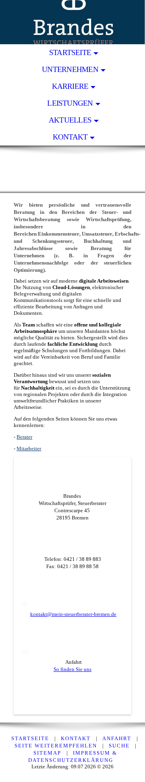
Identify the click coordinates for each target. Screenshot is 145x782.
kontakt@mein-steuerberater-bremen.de (73, 614)
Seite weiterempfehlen (55, 746)
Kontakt (70, 137)
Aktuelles (70, 120)
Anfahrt (116, 738)
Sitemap (47, 753)
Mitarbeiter (29, 448)
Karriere (70, 86)
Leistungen (70, 103)
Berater (24, 437)
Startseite (70, 52)
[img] (72, 22)
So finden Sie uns (72, 669)
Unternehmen (70, 69)
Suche (119, 746)
